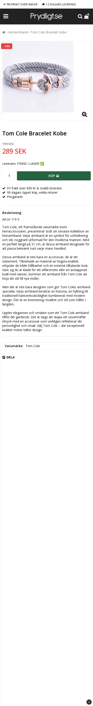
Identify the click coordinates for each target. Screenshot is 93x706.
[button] (87, 16)
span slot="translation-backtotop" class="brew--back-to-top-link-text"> (89, 702)
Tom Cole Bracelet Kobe (48, 32)
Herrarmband (18, 32)
